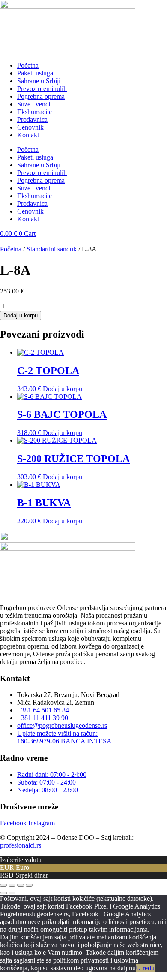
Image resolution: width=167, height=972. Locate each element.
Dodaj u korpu (20, 315)
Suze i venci (33, 104)
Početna (28, 65)
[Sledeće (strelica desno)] (12, 893)
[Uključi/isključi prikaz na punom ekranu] (12, 885)
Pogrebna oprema (41, 96)
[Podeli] (20, 885)
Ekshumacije (34, 111)
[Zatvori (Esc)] (29, 885)
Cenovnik (30, 127)
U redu (145, 968)
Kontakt (28, 135)
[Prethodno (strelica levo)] (3, 893)
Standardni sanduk (52, 249)
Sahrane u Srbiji (38, 81)
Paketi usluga (35, 73)
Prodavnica (32, 119)
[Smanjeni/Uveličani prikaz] (3, 885)
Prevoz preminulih (42, 88)
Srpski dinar (31, 875)
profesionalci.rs (20, 845)
